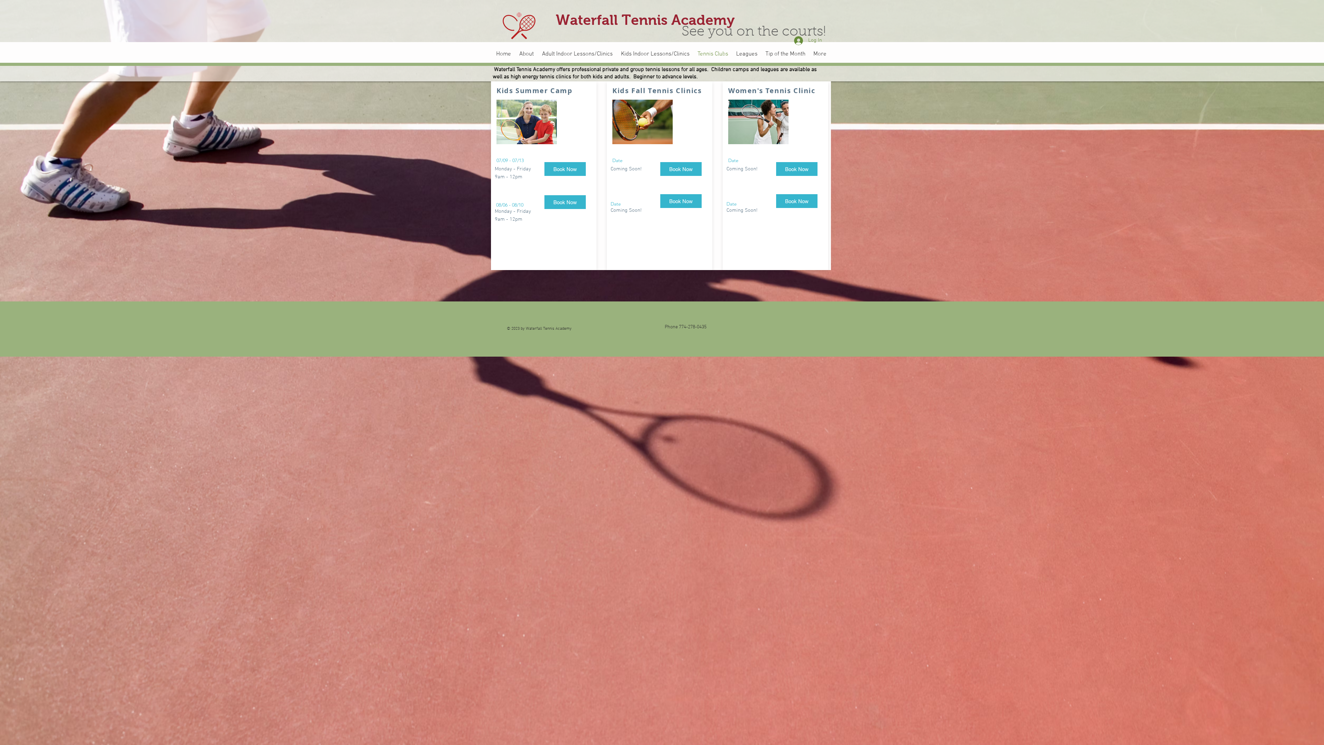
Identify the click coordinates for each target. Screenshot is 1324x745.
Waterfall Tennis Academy (645, 20)
